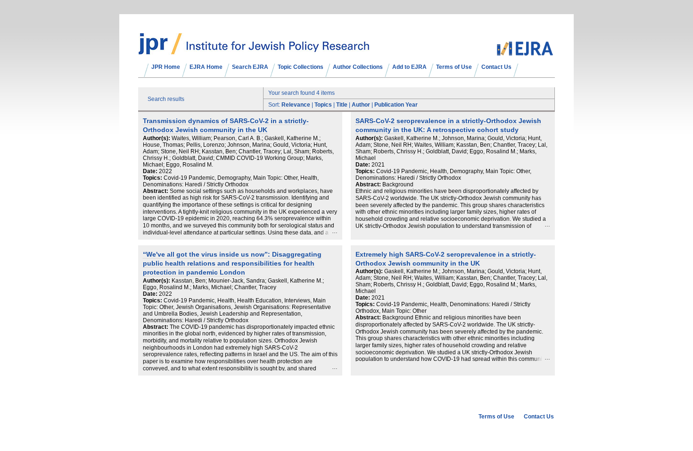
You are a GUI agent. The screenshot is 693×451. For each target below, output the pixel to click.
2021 (378, 164)
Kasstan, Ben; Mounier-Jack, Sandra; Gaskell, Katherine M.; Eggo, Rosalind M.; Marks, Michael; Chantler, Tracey (233, 284)
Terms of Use (454, 67)
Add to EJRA (409, 67)
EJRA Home (206, 67)
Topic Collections (300, 67)
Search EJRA (250, 67)
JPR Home (165, 67)
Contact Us (496, 67)
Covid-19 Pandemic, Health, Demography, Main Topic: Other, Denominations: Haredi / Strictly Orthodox (443, 174)
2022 (165, 171)
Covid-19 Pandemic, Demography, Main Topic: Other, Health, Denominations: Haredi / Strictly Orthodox (231, 181)
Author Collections (358, 67)
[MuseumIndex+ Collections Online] (254, 50)
